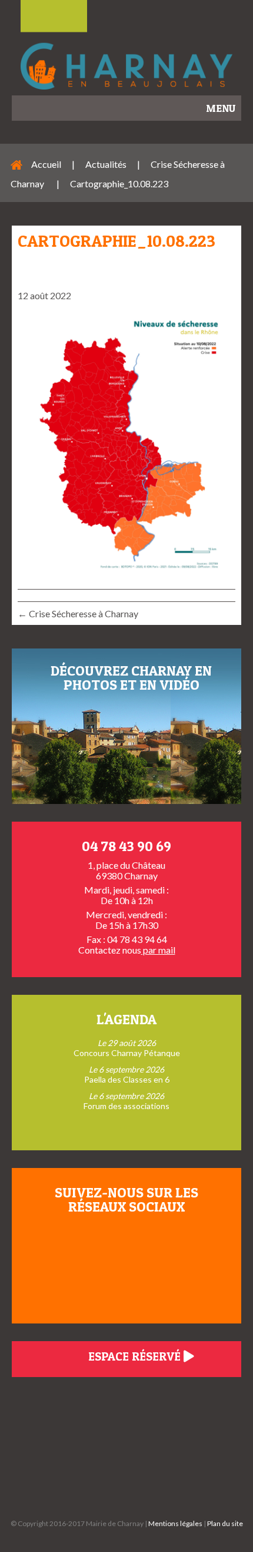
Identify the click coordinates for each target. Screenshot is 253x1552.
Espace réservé (136, 1356)
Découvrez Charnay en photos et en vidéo (131, 677)
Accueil (46, 164)
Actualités (105, 164)
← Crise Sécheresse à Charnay (79, 613)
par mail (158, 949)
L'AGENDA (126, 1019)
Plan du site (225, 1523)
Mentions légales (175, 1523)
